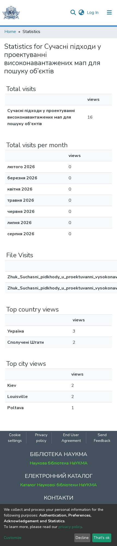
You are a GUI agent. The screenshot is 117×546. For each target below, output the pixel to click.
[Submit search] (73, 12)
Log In (93, 13)
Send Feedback (102, 437)
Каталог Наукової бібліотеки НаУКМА (58, 485)
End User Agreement (71, 437)
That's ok (102, 537)
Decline (82, 537)
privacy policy (70, 526)
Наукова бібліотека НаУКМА (59, 463)
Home (10, 32)
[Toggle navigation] (109, 12)
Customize (12, 537)
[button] (81, 12)
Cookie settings (15, 437)
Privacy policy (41, 437)
